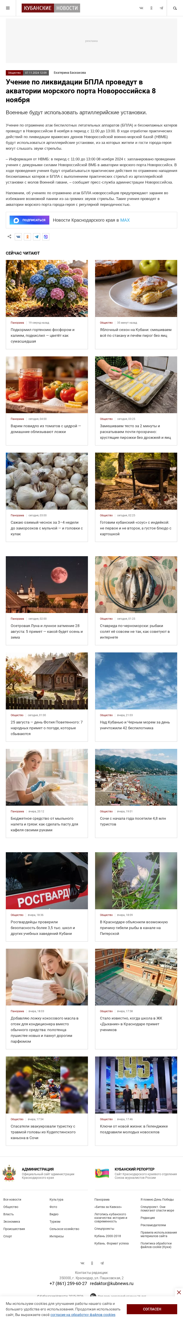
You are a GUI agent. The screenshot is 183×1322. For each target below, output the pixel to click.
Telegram (161, 8)
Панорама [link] (17, 322)
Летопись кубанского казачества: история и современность (110, 1217)
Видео (54, 1214)
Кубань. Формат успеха (111, 1243)
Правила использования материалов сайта (159, 1234)
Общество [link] (106, 322)
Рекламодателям (153, 1225)
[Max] (45, 236)
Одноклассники (151, 8)
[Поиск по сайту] (175, 8)
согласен (152, 1309)
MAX (125, 220)
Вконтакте (141, 8)
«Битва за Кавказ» (108, 1207)
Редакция (148, 1218)
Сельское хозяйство (64, 1229)
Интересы (57, 1236)
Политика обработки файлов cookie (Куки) (156, 1245)
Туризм (55, 1221)
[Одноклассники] (27, 236)
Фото (53, 1207)
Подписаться (34, 220)
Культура (56, 1199)
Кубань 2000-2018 (107, 1236)
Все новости (12, 1199)
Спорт (7, 1236)
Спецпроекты (104, 1228)
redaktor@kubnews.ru (111, 1283)
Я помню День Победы (157, 1199)
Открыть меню (8, 8)
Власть (8, 1214)
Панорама (102, 1199)
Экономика (11, 1221)
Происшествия (14, 1229)
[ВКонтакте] (18, 236)
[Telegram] (36, 236)
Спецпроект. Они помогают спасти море (157, 1208)
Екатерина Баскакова (70, 72)
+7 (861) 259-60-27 (68, 1283)
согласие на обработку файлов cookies (82, 1315)
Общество (14, 72)
